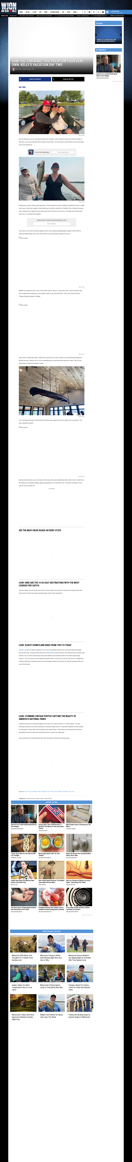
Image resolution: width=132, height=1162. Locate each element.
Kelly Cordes (18, 69)
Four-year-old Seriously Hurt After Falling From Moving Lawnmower (107, 40)
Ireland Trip (13, 15)
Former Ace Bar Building (117, 15)
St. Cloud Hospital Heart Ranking (64, 15)
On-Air (27, 12)
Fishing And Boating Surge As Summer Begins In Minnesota (79, 1016)
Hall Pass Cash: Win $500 (26, 15)
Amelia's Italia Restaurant (44, 15)
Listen (34, 12)
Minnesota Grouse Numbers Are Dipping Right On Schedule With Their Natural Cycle (80, 957)
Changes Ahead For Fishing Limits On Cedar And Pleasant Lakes (79, 987)
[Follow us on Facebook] (94, 12)
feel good (33, 798)
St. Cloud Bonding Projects (99, 15)
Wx (63, 12)
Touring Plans (49, 653)
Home (21, 12)
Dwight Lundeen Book (83, 15)
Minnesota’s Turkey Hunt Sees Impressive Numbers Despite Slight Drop (23, 1017)
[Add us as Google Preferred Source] (89, 12)
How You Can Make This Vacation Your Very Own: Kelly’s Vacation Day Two (49, 791)
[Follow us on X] (98, 12)
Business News (54, 12)
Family (28, 798)
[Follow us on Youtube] (103, 12)
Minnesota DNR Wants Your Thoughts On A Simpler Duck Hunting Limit (22, 957)
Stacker (21, 650)
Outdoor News (48, 798)
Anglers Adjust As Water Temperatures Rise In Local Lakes (22, 987)
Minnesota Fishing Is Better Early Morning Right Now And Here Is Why (51, 957)
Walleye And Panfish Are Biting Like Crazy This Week (51, 1016)
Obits (68, 12)
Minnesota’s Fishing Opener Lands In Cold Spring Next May (51, 986)
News (46, 12)
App (40, 12)
